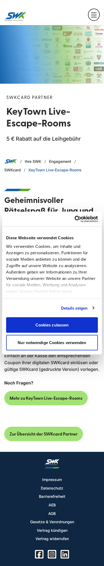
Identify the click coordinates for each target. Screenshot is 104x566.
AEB (52, 505)
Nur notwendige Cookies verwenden (52, 342)
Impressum (52, 479)
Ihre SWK (33, 161)
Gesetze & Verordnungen (52, 521)
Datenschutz (52, 488)
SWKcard (12, 170)
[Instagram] (52, 554)
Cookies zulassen (52, 325)
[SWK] (15, 16)
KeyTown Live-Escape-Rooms (55, 170)
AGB (52, 513)
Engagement (60, 161)
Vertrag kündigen (52, 530)
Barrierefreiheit (52, 496)
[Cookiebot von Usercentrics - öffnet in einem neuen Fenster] (75, 218)
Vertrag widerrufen (52, 538)
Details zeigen (74, 308)
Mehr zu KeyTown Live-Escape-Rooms (46, 398)
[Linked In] (65, 554)
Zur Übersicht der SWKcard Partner (44, 434)
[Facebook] (39, 554)
